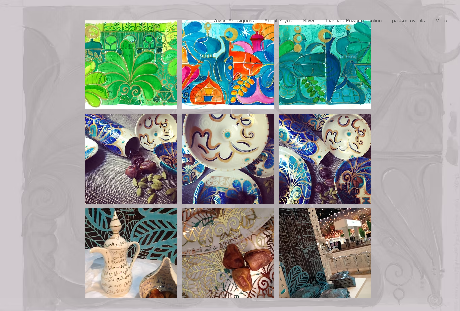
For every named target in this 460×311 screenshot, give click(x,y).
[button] (131, 64)
